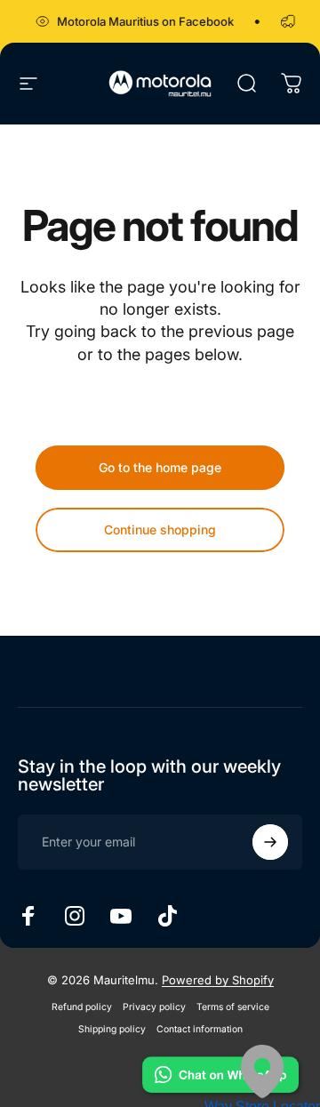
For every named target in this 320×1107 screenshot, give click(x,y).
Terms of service (232, 1007)
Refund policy (82, 1007)
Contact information (199, 1029)
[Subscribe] (270, 842)
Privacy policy (154, 1007)
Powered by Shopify (218, 980)
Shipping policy (112, 1029)
